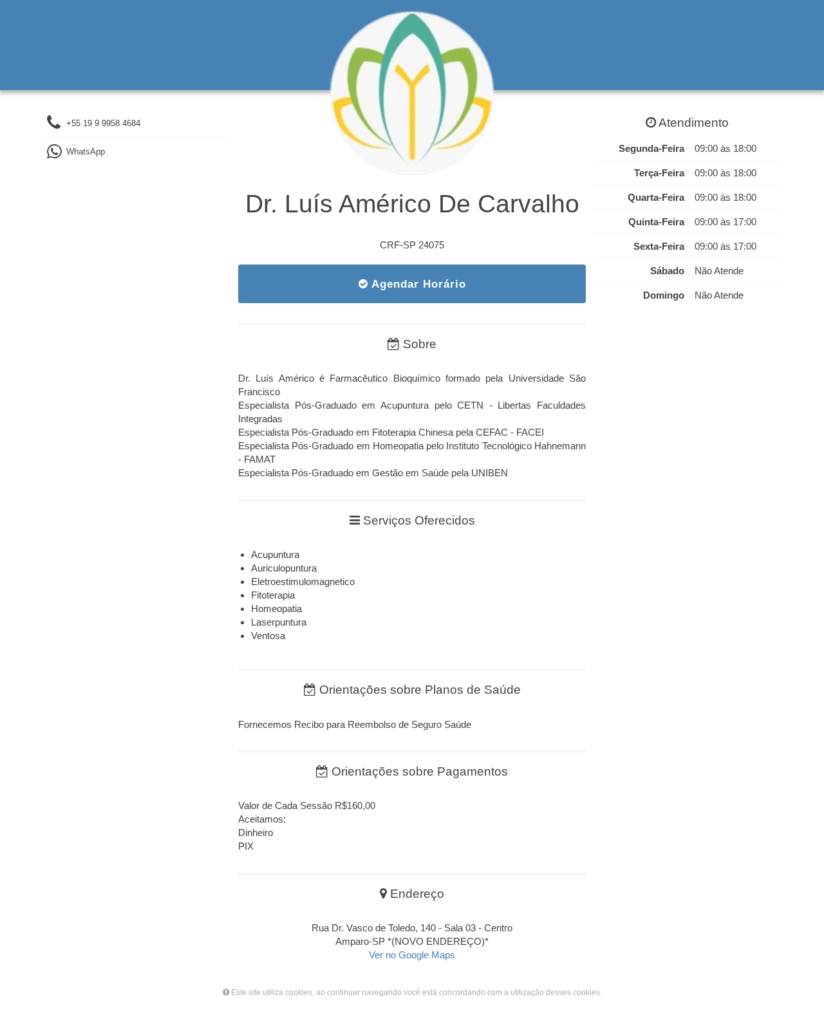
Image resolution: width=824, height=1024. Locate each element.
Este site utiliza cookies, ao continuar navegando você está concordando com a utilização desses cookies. (415, 992)
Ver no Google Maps (412, 954)
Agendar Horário (417, 284)
